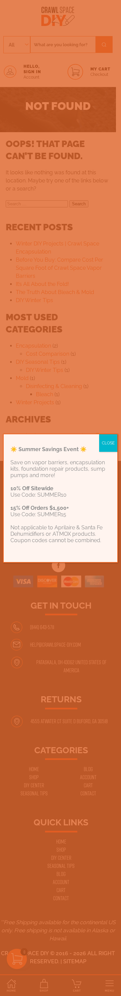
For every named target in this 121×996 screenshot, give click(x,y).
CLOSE (108, 443)
